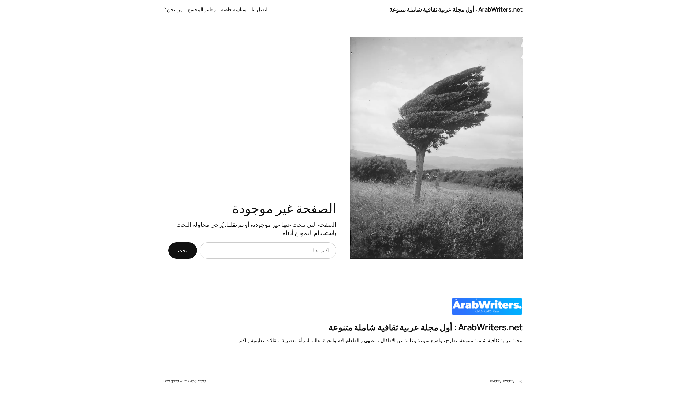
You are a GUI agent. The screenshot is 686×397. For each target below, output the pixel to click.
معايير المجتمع (202, 9)
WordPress (197, 380)
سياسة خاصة (234, 9)
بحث (182, 250)
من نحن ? (173, 9)
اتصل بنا (259, 9)
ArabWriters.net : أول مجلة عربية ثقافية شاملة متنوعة (456, 9)
